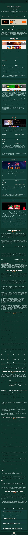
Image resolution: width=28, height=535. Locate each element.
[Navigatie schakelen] (26, 1)
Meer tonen (14, 13)
